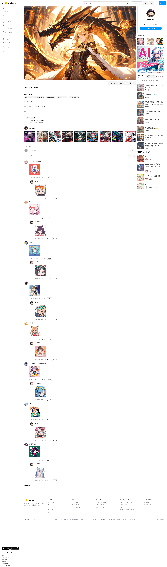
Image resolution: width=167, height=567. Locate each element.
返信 (48, 177)
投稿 (151, 3)
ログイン (162, 3)
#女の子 (31, 106)
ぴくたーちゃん (5, 557)
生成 (145, 3)
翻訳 (25, 111)
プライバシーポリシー (7, 563)
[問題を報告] (43, 177)
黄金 (32, 101)
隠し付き (33, 155)
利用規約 (4, 561)
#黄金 (26, 106)
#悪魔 (43, 106)
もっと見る (158, 76)
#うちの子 (37, 106)
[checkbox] (30, 155)
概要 (3, 555)
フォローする (150, 28)
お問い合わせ (5, 559)
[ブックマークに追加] (126, 83)
